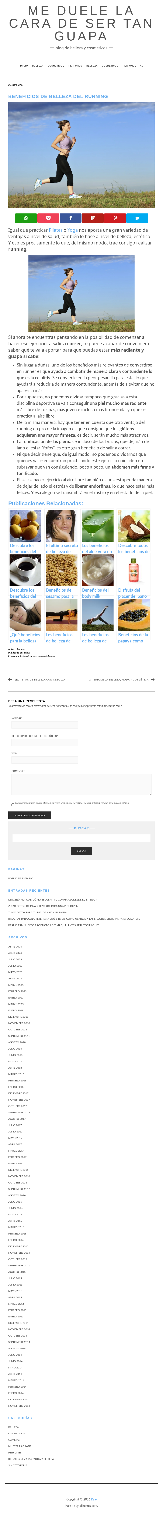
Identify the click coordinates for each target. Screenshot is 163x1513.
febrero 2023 (17, 991)
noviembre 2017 (19, 1099)
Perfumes (75, 66)
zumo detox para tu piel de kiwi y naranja (37, 912)
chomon (20, 649)
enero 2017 (16, 1163)
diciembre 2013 (18, 1399)
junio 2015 (15, 1284)
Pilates (56, 230)
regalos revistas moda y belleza (31, 1459)
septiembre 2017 (19, 1112)
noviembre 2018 (19, 1023)
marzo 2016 (16, 1227)
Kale (94, 1499)
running (33, 656)
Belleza (38, 66)
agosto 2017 (17, 1119)
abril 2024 (15, 953)
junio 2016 (15, 1208)
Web (14, 753)
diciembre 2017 (18, 1093)
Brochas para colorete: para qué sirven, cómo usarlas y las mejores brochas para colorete (74, 919)
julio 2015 (15, 1278)
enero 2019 (16, 1010)
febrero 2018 (17, 1080)
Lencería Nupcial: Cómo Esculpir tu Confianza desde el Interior (52, 899)
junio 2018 (15, 1055)
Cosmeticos (56, 66)
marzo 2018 (16, 1074)
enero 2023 (16, 997)
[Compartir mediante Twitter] (137, 218)
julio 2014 (15, 1355)
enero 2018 (16, 1087)
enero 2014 (16, 1393)
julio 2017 (15, 1125)
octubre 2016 (17, 1182)
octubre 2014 (17, 1335)
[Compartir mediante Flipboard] (93, 218)
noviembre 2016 (19, 1176)
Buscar (81, 851)
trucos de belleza (46, 656)
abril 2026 (15, 946)
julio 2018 (15, 1048)
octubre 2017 (17, 1106)
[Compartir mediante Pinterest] (115, 218)
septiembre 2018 (19, 1036)
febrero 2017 (17, 1157)
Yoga (72, 230)
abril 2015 (15, 1297)
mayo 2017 (15, 1138)
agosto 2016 (17, 1195)
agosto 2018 (17, 1042)
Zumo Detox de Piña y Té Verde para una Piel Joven (43, 906)
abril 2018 (15, 1068)
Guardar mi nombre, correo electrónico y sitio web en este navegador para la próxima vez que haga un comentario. (72, 803)
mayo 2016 (15, 1214)
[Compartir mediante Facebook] (71, 218)
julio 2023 (15, 959)
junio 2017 (15, 1131)
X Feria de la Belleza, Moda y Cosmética (119, 679)
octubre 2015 (17, 1259)
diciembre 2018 (18, 1017)
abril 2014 (15, 1374)
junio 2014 (15, 1361)
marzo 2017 (16, 1150)
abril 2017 (15, 1144)
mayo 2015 (15, 1291)
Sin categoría (17, 1465)
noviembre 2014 (19, 1329)
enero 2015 (16, 1316)
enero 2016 (16, 1240)
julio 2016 (15, 1201)
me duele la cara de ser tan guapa (81, 23)
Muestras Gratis (19, 1446)
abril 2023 (15, 978)
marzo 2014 (16, 1380)
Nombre (16, 718)
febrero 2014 (17, 1386)
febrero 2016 (17, 1233)
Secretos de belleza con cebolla (39, 679)
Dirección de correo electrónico (34, 736)
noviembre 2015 (19, 1253)
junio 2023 (15, 966)
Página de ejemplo (20, 878)
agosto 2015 (17, 1272)
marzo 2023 (16, 985)
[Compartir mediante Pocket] (48, 218)
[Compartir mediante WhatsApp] (26, 218)
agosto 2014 (17, 1348)
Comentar (18, 771)
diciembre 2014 (18, 1323)
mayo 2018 (15, 1061)
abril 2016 (15, 1221)
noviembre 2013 (19, 1406)
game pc (14, 1440)
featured (24, 656)
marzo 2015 (16, 1304)
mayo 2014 (15, 1367)
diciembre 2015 (18, 1246)
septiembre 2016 (19, 1189)
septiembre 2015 (19, 1265)
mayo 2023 (15, 972)
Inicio (24, 66)
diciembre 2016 (18, 1170)
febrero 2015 (17, 1310)
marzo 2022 (16, 1004)
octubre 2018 (17, 1029)
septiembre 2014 (19, 1342)
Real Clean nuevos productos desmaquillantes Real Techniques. (54, 925)
